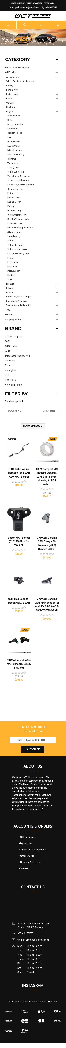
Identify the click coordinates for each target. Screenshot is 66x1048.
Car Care (10, 103)
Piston (10, 193)
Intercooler (12, 262)
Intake (10, 258)
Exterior (10, 288)
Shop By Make (13, 319)
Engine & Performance (17, 67)
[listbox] (33, 426)
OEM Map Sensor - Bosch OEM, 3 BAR (19, 600)
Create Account (39, 849)
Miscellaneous (14, 150)
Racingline (10, 370)
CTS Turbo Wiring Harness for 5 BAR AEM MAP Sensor (19, 473)
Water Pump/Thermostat (19, 180)
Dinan (8, 365)
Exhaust (10, 284)
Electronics (11, 107)
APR (7, 350)
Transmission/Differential (18, 305)
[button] (33, 411)
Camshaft (12, 128)
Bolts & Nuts (12, 90)
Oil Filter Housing (15, 154)
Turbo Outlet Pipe (15, 171)
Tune (9, 279)
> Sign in (23, 849)
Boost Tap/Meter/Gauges (18, 296)
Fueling (11, 206)
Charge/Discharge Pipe (18, 253)
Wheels (9, 314)
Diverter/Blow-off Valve (18, 219)
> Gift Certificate (27, 837)
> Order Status (26, 856)
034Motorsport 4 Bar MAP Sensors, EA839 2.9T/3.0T (19, 664)
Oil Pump (11, 158)
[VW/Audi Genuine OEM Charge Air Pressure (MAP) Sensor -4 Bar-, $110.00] (47, 518)
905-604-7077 (25, 933)
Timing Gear (13, 167)
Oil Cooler (12, 266)
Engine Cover (13, 197)
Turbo (10, 240)
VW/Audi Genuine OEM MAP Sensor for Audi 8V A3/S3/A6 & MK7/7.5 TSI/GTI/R (47, 604)
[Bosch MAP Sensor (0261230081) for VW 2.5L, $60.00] (19, 518)
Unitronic (10, 360)
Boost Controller (15, 124)
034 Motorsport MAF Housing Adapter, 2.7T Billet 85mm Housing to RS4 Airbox (47, 477)
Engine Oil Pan (14, 202)
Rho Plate (10, 379)
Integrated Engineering (17, 355)
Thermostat (13, 163)
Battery (9, 85)
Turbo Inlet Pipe (14, 245)
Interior (9, 292)
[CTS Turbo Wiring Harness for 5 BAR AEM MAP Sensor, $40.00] (19, 450)
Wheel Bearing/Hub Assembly (20, 81)
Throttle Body (13, 236)
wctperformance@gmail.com (33, 939)
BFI (7, 375)
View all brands (13, 384)
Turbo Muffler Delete (17, 249)
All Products (12, 72)
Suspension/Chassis (16, 301)
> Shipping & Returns (29, 862)
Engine (9, 111)
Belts (9, 120)
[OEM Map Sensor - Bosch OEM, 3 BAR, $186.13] (19, 580)
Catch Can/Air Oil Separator (20, 184)
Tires (8, 309)
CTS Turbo (11, 346)
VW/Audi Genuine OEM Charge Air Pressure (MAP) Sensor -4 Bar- (47, 543)
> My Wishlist (25, 843)
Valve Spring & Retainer (18, 176)
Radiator (11, 275)
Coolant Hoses (14, 133)
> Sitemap (23, 868)
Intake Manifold (15, 223)
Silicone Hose (14, 232)
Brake (9, 98)
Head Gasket (13, 141)
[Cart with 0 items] (57, 25)
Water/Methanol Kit (16, 215)
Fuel (9, 137)
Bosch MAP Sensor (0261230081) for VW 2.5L (19, 541)
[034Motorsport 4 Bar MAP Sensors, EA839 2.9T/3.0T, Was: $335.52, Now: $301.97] (19, 641)
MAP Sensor (13, 146)
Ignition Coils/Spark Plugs (20, 227)
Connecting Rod (15, 189)
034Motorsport (13, 336)
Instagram (33, 985)
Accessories (12, 77)
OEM (7, 341)
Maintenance (12, 94)
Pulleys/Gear (13, 271)
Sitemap (52, 1001)
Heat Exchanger (15, 210)
